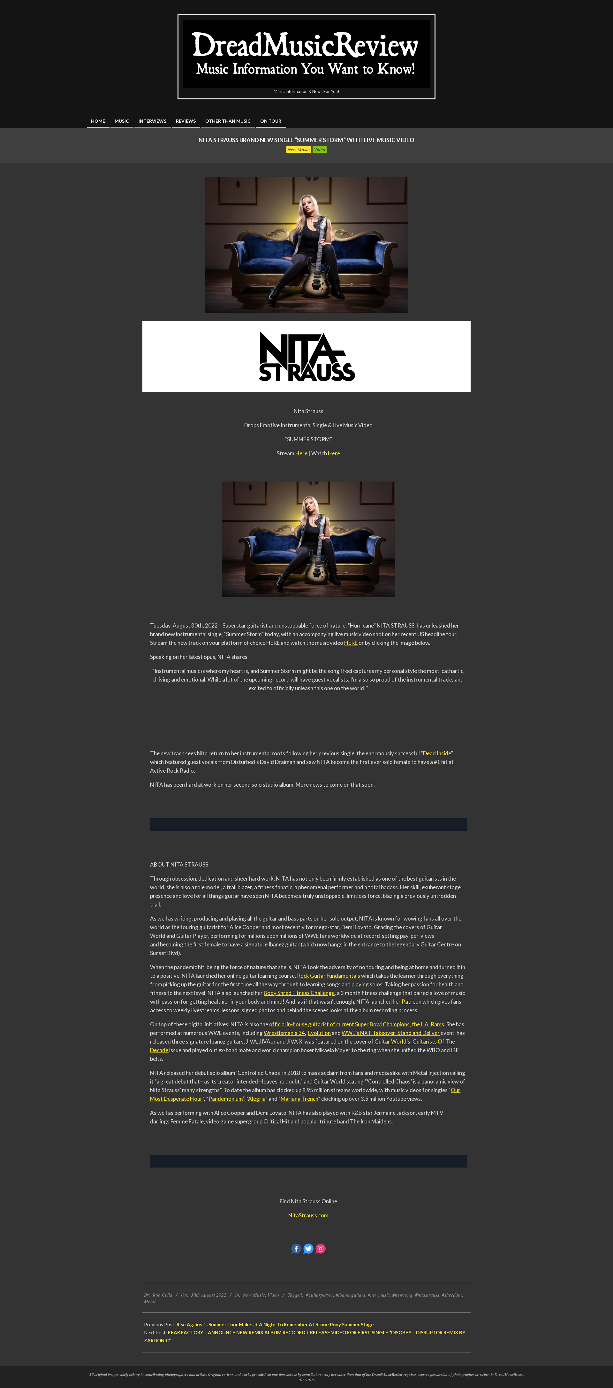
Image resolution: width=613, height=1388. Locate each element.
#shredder (452, 1295)
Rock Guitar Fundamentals (328, 975)
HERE (351, 642)
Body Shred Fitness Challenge (299, 993)
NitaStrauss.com (308, 1215)
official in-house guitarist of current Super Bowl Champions (339, 1024)
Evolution (319, 1032)
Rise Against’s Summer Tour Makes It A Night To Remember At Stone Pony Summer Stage (275, 1324)
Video (319, 149)
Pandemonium (225, 1098)
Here (301, 453)
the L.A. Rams (427, 1024)
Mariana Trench (299, 1098)
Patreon (411, 1001)
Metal (149, 1301)
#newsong (402, 1295)
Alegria (256, 1098)
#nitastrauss (427, 1295)
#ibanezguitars (350, 1295)
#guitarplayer (319, 1295)
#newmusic (379, 1295)
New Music (299, 149)
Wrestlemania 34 (284, 1032)
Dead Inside (437, 753)
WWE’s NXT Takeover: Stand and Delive (389, 1032)
